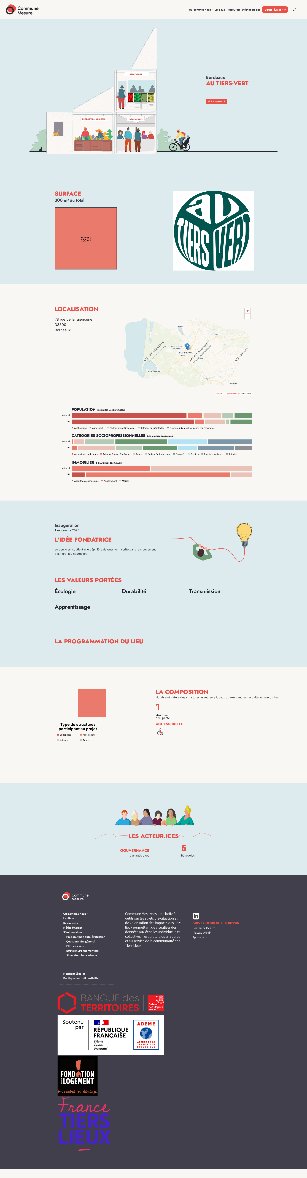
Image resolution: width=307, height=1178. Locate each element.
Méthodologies (251, 9)
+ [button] (247, 311)
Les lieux (219, 9)
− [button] (247, 316)
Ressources (233, 9)
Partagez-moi (218, 101)
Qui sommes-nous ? (201, 9)
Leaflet (219, 393)
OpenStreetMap (232, 393)
